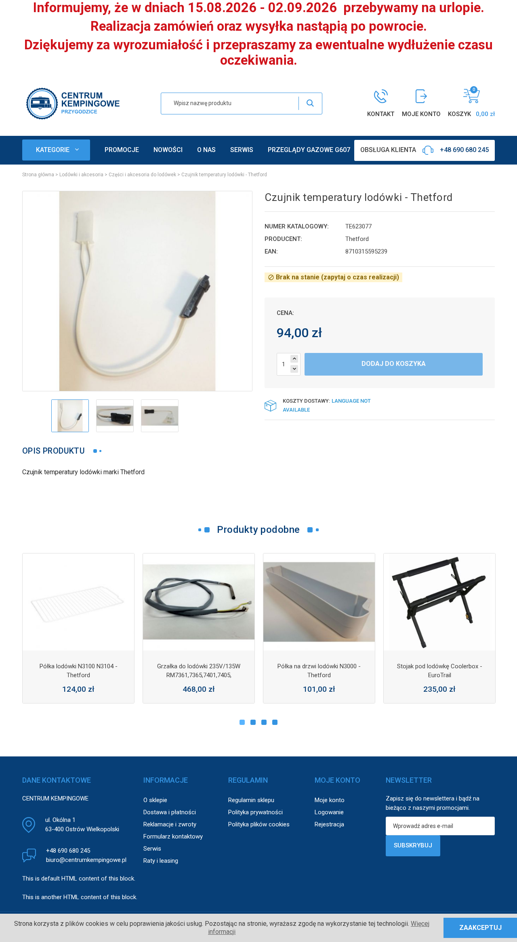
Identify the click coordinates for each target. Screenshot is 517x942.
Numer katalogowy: (297, 226)
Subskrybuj (413, 845)
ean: (271, 251)
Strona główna (38, 174)
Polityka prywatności (255, 812)
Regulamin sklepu (251, 800)
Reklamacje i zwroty (169, 824)
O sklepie (155, 800)
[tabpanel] (78, 628)
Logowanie (329, 812)
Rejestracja (329, 824)
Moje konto (330, 800)
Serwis (152, 848)
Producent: (283, 239)
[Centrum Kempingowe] (72, 103)
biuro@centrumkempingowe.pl (86, 860)
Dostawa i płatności (169, 812)
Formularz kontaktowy (173, 836)
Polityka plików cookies (259, 824)
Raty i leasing (160, 860)
